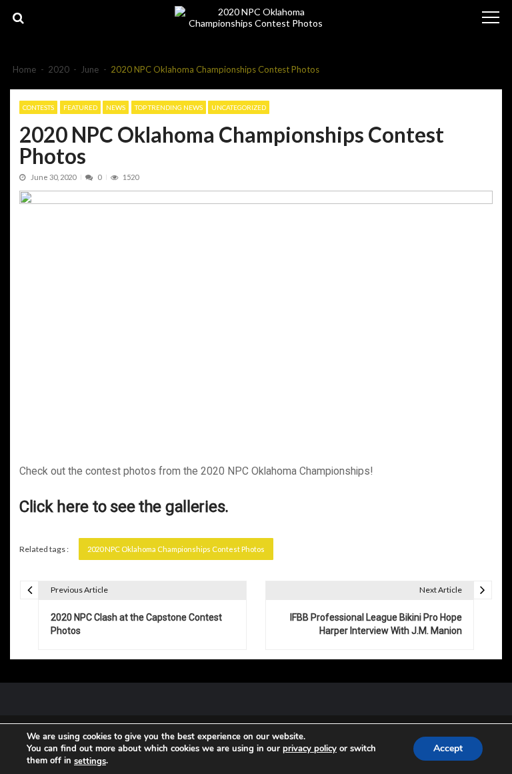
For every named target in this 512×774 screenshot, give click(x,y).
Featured (80, 107)
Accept (448, 749)
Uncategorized (238, 107)
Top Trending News (169, 107)
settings (90, 761)
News (115, 107)
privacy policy (310, 749)
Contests (38, 107)
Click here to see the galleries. (124, 506)
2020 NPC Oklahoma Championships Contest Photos (176, 549)
